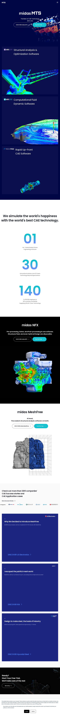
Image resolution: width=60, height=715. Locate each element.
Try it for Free (38, 25)
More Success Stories (7, 501)
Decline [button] (33, 711)
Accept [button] (26, 711)
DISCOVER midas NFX (21, 339)
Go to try (7, 686)
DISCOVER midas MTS (22, 25)
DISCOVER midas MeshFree (21, 426)
